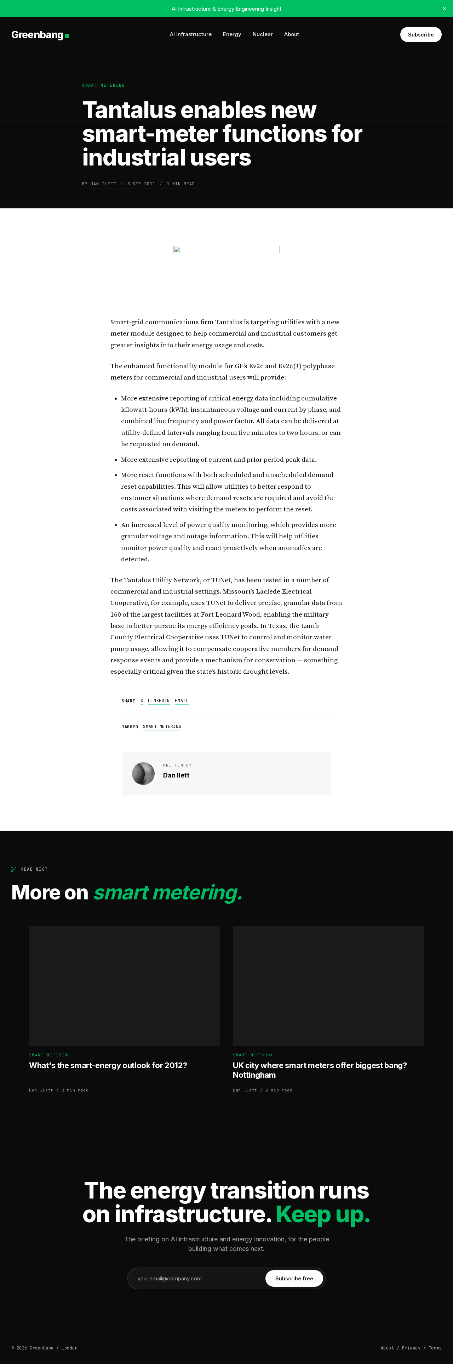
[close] (444, 8)
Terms (435, 1348)
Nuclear (263, 34)
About (291, 34)
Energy (232, 34)
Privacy (411, 1348)
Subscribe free (294, 1278)
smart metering (103, 85)
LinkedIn (159, 700)
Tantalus (228, 322)
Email (182, 700)
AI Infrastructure (191, 34)
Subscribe (421, 35)
